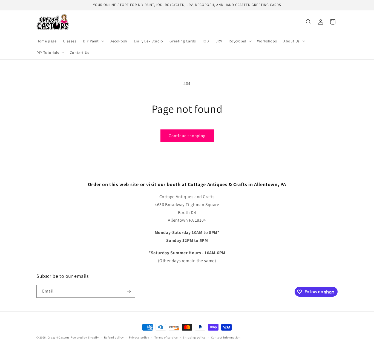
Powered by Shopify (85, 337)
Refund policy (113, 337)
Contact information (226, 337)
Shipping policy (194, 337)
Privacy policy (139, 337)
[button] (93, 41)
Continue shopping (187, 135)
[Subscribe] (129, 291)
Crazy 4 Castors (59, 337)
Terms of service (165, 337)
